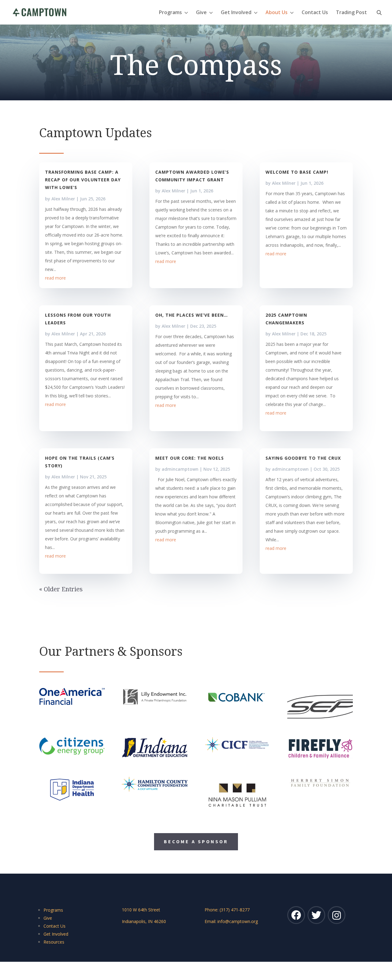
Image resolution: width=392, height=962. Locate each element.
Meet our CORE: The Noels (189, 458)
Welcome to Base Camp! (297, 172)
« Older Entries (61, 589)
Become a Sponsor (196, 841)
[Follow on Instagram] (336, 915)
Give (201, 13)
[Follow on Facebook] (296, 915)
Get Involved (236, 13)
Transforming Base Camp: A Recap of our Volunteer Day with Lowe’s (83, 179)
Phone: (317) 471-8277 (227, 910)
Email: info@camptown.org (231, 921)
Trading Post (351, 13)
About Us (277, 13)
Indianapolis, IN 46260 (144, 921)
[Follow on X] (316, 915)
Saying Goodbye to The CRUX (303, 458)
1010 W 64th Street (141, 910)
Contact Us (315, 13)
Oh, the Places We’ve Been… (191, 315)
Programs (170, 13)
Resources (53, 942)
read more (55, 278)
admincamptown (180, 469)
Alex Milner (63, 199)
